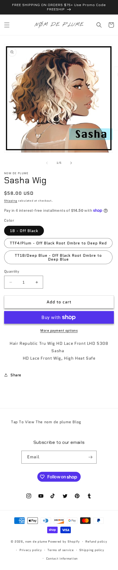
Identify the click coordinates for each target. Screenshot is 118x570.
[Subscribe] (90, 457)
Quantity (11, 271)
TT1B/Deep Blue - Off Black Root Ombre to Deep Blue (58, 257)
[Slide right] (71, 163)
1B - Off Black (24, 230)
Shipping (10, 201)
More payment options (59, 330)
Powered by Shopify (64, 541)
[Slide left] (47, 163)
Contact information (62, 558)
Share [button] (15, 375)
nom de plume (36, 541)
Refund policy (96, 541)
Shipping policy (91, 550)
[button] (7, 25)
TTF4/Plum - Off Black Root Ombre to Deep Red (58, 243)
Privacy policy (30, 550)
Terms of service (60, 550)
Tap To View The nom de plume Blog (46, 422)
